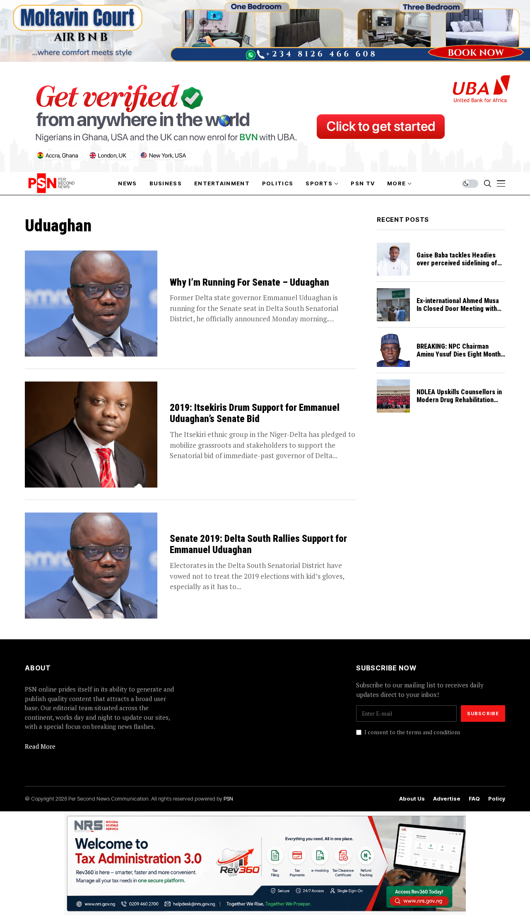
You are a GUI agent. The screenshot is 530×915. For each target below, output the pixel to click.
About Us (412, 799)
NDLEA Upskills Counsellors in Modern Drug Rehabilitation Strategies (459, 400)
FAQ (474, 799)
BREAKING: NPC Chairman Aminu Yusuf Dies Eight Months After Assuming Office (460, 354)
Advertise (446, 799)
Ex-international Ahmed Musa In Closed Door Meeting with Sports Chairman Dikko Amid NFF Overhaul (458, 313)
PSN (228, 798)
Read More (40, 746)
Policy (496, 799)
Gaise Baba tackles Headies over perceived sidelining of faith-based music (457, 263)
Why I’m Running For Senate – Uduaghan (249, 282)
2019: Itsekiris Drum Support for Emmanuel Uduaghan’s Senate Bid (255, 413)
